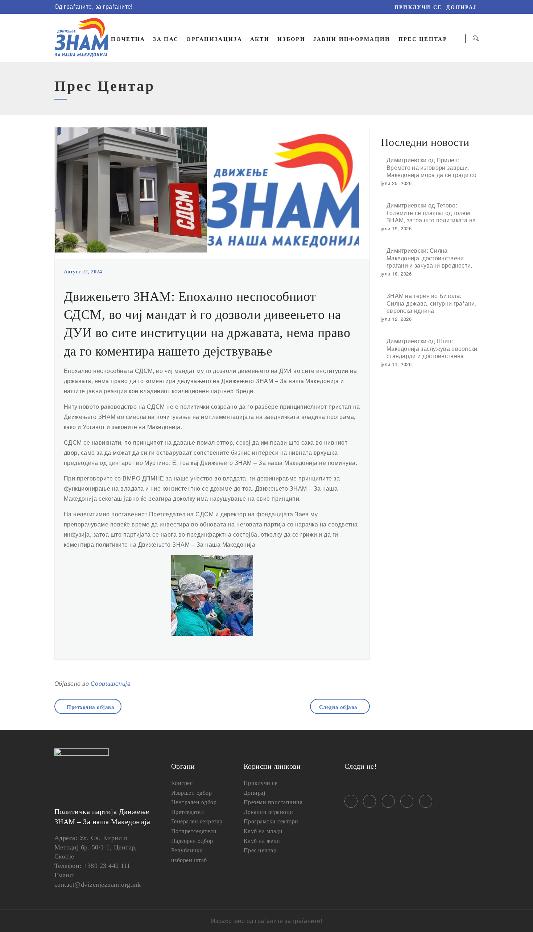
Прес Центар (422, 39)
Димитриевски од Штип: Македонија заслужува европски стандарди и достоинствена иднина (432, 348)
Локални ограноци (268, 812)
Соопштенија (111, 683)
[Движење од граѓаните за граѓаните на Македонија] (81, 38)
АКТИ (259, 39)
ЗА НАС (165, 39)
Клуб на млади (263, 831)
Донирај (461, 7)
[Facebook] (240, 7)
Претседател (187, 812)
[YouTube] (272, 7)
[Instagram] (250, 7)
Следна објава (338, 707)
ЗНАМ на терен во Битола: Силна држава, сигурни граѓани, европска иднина (431, 302)
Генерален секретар (197, 821)
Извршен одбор (191, 793)
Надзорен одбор (192, 841)
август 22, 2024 (83, 271)
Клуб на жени (262, 841)
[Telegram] (282, 7)
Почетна (128, 39)
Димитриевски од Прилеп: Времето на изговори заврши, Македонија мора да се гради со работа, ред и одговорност (431, 167)
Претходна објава (90, 707)
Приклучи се (418, 7)
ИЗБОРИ (291, 39)
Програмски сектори (271, 821)
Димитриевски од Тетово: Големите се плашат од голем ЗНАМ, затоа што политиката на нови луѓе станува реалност (431, 212)
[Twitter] (261, 7)
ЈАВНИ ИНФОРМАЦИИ (352, 39)
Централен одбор (193, 802)
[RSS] (293, 7)
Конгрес (182, 783)
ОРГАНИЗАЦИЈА (214, 39)
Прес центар (260, 850)
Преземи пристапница (273, 802)
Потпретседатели (193, 831)
